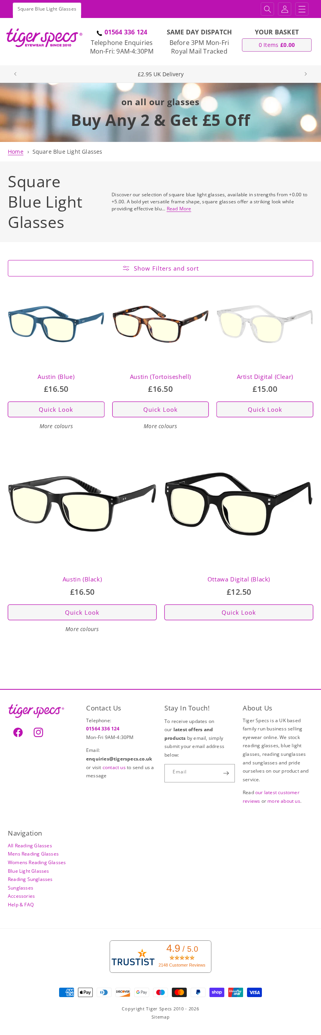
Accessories (21, 896)
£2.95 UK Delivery (161, 74)
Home (15, 151)
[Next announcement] (305, 74)
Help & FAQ (21, 904)
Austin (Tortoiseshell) (160, 376)
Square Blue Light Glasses (67, 151)
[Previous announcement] (15, 74)
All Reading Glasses (30, 845)
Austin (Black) (82, 579)
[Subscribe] (225, 773)
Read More (179, 208)
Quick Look (56, 409)
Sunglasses (20, 887)
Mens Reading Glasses (33, 853)
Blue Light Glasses (28, 871)
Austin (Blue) (56, 376)
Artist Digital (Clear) (265, 376)
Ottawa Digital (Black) (238, 579)
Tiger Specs (159, 1009)
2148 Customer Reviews (182, 965)
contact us (115, 767)
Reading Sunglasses (30, 879)
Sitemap (160, 1017)
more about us (283, 801)
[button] (267, 9)
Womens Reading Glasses (37, 862)
